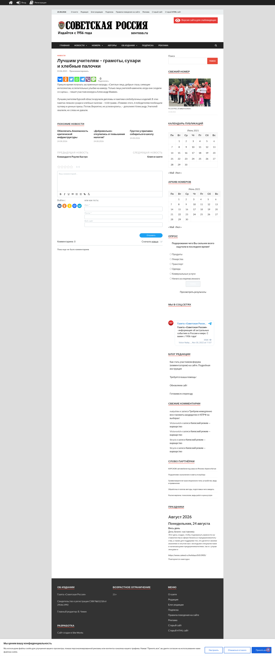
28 (172, 164)
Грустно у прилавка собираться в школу (142, 132)
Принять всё (261, 650)
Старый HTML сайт (173, 12)
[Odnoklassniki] (65, 79)
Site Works (77, 632)
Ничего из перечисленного (186, 278)
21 (172, 158)
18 (200, 152)
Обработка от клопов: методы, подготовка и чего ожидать (191, 489)
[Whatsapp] (76, 79)
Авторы (112, 45)
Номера (96, 45)
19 (207, 152)
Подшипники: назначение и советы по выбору (186, 475)
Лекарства (177, 259)
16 (186, 152)
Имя (87, 205)
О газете (74, 12)
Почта (88, 213)
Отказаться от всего (237, 650)
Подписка (109, 12)
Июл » (178, 172)
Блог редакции (97, 12)
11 (200, 147)
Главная (64, 45)
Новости (79, 45)
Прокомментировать (79, 71)
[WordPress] (79, 206)
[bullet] (81, 194)
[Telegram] (82, 79)
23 (186, 158)
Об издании (128, 45)
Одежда (176, 268)
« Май (171, 172)
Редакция (84, 12)
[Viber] (88, 79)
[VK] (59, 206)
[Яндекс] (69, 206)
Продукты (177, 254)
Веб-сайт (89, 221)
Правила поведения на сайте (128, 12)
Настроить (214, 650)
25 (200, 158)
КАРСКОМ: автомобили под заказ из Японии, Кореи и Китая (192, 469)
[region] (137, 647)
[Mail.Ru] (74, 206)
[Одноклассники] (64, 206)
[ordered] (77, 194)
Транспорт (177, 264)
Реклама (146, 12)
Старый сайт (157, 12)
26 (207, 158)
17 (193, 152)
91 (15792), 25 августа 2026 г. (179, 108)
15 (179, 152)
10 (193, 147)
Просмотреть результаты (193, 292)
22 (179, 158)
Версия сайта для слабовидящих (198, 20)
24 (193, 158)
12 (207, 147)
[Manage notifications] (268, 649)
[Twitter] (71, 79)
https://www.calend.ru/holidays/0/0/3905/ (187, 555)
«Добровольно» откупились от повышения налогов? (109, 134)
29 (179, 164)
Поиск (171, 56)
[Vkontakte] (60, 79)
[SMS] (93, 79)
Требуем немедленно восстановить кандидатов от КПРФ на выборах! (191, 414)
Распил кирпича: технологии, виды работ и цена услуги (190, 495)
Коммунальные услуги (184, 273)
